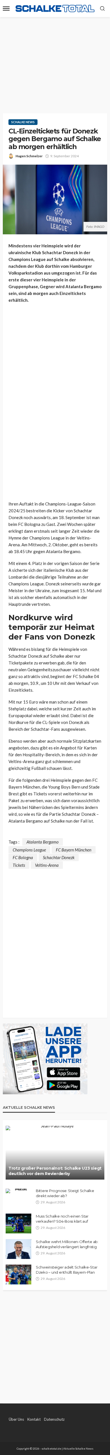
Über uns (16, 1419)
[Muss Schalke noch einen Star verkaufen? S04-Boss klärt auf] (18, 1223)
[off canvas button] (6, 8)
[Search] (102, 9)
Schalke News (23, 122)
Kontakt (34, 1419)
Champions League (29, 849)
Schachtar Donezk (58, 857)
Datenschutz (54, 1419)
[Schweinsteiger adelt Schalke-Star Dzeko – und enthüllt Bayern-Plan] (18, 1274)
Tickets (19, 865)
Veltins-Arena (47, 865)
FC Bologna (23, 857)
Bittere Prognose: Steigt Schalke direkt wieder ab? (65, 1193)
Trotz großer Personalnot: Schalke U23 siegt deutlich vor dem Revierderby (55, 1171)
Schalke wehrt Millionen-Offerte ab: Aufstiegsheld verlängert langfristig (67, 1244)
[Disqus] (55, 939)
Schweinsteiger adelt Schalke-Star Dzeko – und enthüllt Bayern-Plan (66, 1270)
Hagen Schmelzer (29, 156)
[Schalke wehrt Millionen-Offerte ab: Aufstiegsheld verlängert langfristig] (18, 1249)
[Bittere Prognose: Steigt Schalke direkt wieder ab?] (19, 1191)
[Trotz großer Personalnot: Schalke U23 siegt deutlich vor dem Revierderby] (55, 1153)
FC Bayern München (73, 849)
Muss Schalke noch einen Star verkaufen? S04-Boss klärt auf (62, 1219)
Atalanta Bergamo (43, 841)
